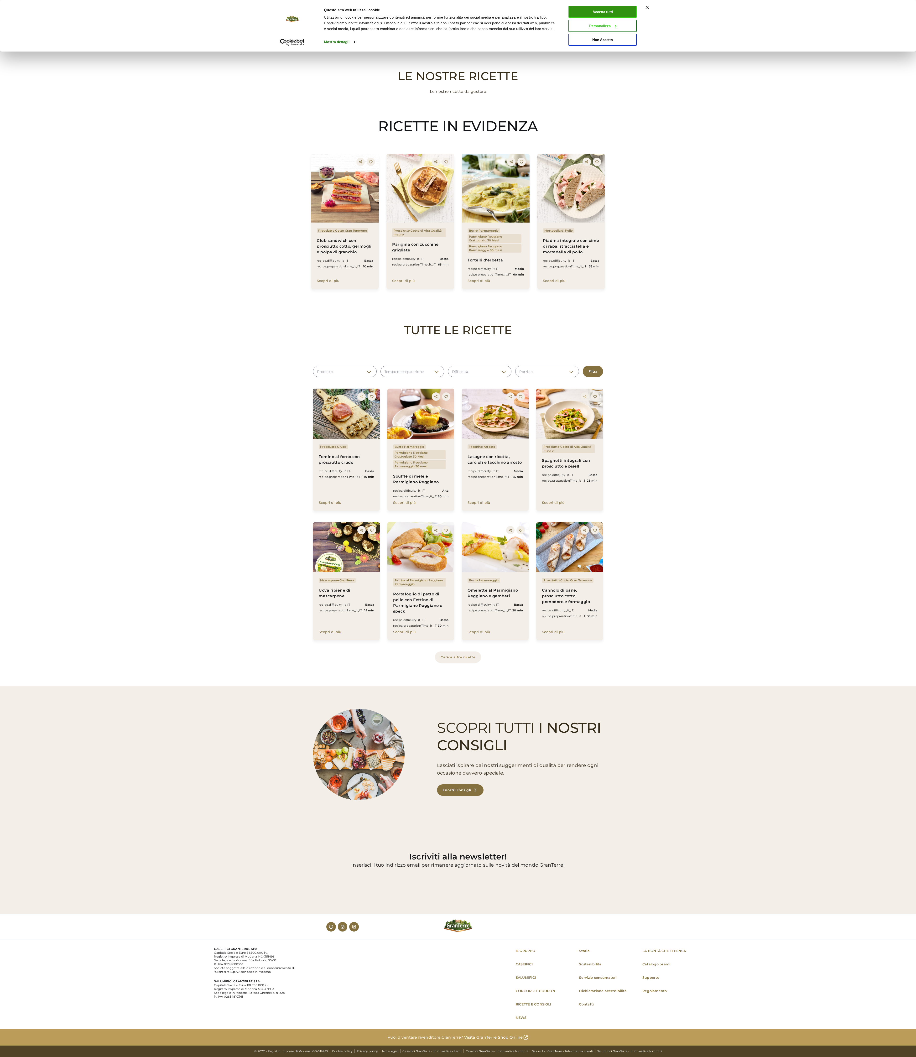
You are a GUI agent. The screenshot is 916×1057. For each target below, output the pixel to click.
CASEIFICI (524, 964)
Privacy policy (367, 1051)
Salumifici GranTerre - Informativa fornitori (629, 1051)
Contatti (586, 1004)
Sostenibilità (590, 964)
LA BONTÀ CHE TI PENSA (664, 951)
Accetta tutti (603, 12)
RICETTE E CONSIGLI (533, 1004)
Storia (584, 951)
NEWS (521, 1017)
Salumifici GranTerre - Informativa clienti (562, 1051)
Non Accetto (602, 40)
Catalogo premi (656, 964)
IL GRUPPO (525, 951)
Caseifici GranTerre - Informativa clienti (431, 1051)
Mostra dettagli (336, 42)
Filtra (592, 371)
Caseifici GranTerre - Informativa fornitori (497, 1051)
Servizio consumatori (598, 977)
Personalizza (600, 26)
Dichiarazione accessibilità (603, 991)
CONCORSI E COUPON (535, 991)
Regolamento (654, 991)
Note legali (390, 1051)
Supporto (650, 977)
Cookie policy (342, 1051)
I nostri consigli (457, 790)
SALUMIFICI (526, 977)
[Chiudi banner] (647, 7)
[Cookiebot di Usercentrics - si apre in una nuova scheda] (292, 42)
